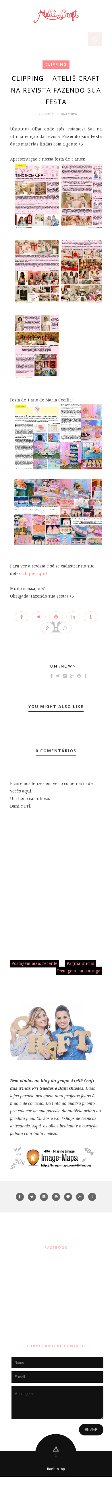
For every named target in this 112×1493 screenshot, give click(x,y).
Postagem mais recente (34, 963)
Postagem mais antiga (79, 971)
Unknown (63, 666)
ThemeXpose (57, 1485)
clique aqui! (35, 573)
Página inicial (80, 963)
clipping (56, 64)
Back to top (56, 1468)
